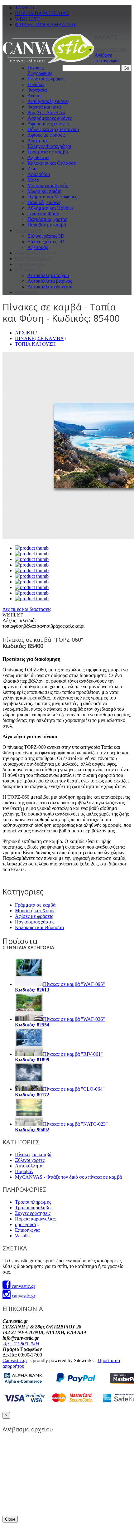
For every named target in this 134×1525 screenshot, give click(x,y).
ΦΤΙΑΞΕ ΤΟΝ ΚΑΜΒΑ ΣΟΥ (45, 24)
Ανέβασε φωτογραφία (106, 57)
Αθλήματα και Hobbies (50, 208)
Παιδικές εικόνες (44, 202)
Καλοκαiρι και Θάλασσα (51, 163)
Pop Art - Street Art (46, 112)
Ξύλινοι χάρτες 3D (46, 236)
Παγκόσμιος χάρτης (47, 219)
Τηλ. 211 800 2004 (20, 1343)
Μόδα (33, 180)
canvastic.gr (23, 1286)
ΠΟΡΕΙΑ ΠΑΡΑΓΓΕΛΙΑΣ (42, 13)
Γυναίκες (36, 84)
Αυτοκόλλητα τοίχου (48, 275)
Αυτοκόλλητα (28, 1165)
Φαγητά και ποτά (44, 107)
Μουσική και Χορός (47, 185)
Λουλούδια (38, 174)
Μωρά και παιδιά (44, 191)
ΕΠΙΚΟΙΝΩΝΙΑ (27, 292)
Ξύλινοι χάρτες (30, 1160)
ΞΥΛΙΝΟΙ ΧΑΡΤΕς (29, 230)
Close (10, 1519)
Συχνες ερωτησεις (32, 1213)
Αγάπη (34, 95)
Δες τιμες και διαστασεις (26, 609)
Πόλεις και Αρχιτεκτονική (53, 129)
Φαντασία (37, 90)
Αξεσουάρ (37, 247)
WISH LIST (27, 19)
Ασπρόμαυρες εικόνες (49, 118)
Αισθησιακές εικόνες (48, 101)
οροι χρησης (27, 1224)
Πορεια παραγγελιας (35, 1218)
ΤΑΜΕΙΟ (24, 7)
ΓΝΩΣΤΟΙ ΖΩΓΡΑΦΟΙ (33, 258)
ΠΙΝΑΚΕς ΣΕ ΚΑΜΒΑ (111, 49)
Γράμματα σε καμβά (47, 151)
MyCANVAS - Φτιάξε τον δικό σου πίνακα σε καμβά (68, 1177)
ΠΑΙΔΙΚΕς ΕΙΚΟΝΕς (30, 264)
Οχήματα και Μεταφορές (52, 196)
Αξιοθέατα (38, 157)
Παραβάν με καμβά (46, 224)
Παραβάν (24, 1171)
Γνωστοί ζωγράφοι (46, 78)
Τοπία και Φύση (43, 213)
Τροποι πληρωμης (33, 1202)
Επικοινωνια (27, 1230)
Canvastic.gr (14, 1360)
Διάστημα (37, 140)
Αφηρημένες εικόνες (48, 123)
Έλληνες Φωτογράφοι (49, 146)
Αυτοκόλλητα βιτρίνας (49, 281)
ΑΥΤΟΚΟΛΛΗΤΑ (28, 270)
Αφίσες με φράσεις (46, 135)
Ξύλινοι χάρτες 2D (46, 241)
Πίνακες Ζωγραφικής (39, 70)
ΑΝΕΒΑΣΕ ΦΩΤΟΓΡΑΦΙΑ (36, 253)
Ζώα (31, 168)
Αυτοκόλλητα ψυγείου (49, 286)
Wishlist (23, 1235)
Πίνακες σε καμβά (33, 1154)
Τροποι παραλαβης (33, 1207)
